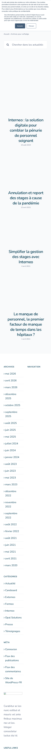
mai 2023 (10, 477)
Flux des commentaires (13, 669)
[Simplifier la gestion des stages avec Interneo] (25, 230)
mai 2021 (10, 551)
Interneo (9, 610)
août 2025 (11, 423)
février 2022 (12, 531)
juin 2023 (10, 470)
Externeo (10, 597)
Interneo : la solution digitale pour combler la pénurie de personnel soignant (25, 130)
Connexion (11, 649)
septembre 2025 (11, 414)
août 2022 (11, 524)
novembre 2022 (10, 504)
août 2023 (11, 464)
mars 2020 (11, 565)
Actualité (10, 583)
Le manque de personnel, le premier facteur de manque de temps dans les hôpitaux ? (26, 324)
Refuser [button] (31, 26)
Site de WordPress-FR (13, 680)
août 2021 (11, 538)
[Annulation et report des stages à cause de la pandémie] (25, 170)
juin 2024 (10, 450)
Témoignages (12, 631)
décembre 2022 (10, 493)
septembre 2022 (11, 515)
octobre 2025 (12, 405)
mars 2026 (11, 387)
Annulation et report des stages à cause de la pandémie (25, 198)
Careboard (11, 590)
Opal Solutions (13, 617)
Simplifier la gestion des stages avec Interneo (26, 257)
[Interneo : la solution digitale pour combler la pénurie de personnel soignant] (25, 97)
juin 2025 (10, 430)
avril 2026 (11, 380)
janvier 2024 (12, 457)
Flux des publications (12, 658)
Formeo (9, 604)
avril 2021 (11, 558)
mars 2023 (11, 484)
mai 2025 (10, 436)
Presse (9, 624)
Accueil (6, 34)
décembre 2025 (10, 396)
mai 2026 (10, 373)
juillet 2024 (11, 443)
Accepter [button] (20, 26)
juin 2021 (10, 545)
